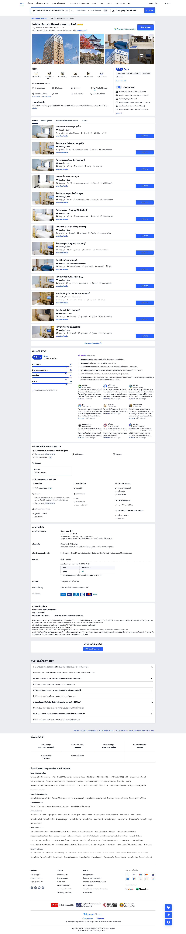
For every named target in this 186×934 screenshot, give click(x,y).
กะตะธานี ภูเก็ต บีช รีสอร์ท (91, 836)
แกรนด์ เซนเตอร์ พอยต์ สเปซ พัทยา (41, 836)
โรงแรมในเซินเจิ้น (120, 857)
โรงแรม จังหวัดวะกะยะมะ (106, 731)
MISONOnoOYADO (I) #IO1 (119, 777)
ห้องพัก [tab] (35, 121)
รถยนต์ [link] (109, 4)
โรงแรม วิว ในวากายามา (38, 806)
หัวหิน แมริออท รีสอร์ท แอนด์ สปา (82, 831)
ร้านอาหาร (119, 454)
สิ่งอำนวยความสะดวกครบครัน (41, 97)
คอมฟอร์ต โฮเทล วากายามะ (117, 785)
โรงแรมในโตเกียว (48, 853)
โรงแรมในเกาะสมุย (146, 819)
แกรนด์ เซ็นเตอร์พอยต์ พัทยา (39, 831)
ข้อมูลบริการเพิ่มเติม (37, 882)
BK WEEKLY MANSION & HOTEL (97, 777)
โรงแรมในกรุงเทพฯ (112, 815)
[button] (129, 4)
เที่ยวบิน (30, 4)
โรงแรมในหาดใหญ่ (36, 819)
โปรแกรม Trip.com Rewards (92, 878)
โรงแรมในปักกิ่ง (143, 853)
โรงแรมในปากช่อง (48, 819)
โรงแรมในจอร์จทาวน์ (145, 857)
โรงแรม (83, 731)
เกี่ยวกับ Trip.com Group (64, 892)
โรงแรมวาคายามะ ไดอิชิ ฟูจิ (89, 785)
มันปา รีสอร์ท (104, 785)
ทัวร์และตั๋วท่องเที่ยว (59, 4)
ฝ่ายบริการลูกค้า (35, 875)
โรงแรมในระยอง (87, 815)
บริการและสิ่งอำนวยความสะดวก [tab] (67, 121)
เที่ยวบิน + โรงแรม (42, 4)
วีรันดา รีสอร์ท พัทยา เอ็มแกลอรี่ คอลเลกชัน (65, 840)
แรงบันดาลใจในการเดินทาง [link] (79, 4)
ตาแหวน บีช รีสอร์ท (60, 836)
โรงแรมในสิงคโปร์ (45, 857)
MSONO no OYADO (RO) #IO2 (69, 785)
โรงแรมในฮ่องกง (36, 853)
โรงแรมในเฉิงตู (59, 853)
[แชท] (168, 922)
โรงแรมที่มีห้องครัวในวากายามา (80, 806)
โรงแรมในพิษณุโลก (62, 819)
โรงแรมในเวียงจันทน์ (108, 853)
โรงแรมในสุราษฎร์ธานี (49, 815)
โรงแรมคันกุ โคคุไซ (79, 777)
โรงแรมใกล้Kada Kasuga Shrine (40, 798)
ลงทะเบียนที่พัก (88, 885)
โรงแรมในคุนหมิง (97, 857)
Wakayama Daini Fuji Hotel (137, 785)
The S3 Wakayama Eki (64, 777)
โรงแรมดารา (148, 844)
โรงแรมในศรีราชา (136, 815)
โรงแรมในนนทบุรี (36, 815)
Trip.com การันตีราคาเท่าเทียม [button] (126, 29)
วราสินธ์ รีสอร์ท (124, 840)
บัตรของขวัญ (120, 4)
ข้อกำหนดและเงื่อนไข (63, 885)
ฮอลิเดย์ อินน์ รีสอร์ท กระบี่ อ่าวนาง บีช (42, 844)
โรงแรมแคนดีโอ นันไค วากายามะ (40, 777)
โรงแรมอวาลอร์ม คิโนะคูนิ (138, 777)
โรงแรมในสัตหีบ (87, 819)
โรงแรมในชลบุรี (124, 815)
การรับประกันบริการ (36, 878)
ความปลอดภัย (87, 892)
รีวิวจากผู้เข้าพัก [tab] (46, 121)
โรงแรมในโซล (35, 857)
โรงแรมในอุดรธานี (99, 815)
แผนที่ (94, 4)
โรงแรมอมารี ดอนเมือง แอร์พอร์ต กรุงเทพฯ (91, 844)
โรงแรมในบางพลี (83, 853)
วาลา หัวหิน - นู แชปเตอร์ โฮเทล (40, 840)
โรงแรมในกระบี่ (98, 819)
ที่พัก (22, 4)
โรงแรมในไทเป (121, 853)
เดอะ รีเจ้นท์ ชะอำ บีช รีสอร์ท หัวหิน (90, 840)
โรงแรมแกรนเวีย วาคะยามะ (75, 781)
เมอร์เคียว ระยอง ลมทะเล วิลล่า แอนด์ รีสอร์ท (114, 836)
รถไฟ (101, 4)
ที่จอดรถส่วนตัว (39, 454)
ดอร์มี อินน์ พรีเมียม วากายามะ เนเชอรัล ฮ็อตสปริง (100, 781)
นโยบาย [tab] (85, 121)
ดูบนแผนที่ (119, 113)
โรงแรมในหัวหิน (134, 819)
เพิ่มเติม (34, 108)
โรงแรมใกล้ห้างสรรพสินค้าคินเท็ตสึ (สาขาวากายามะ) (68, 798)
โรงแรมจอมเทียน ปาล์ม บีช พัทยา (60, 831)
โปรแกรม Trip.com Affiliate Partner (94, 882)
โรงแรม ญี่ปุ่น (92, 731)
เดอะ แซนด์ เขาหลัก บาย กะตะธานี (66, 844)
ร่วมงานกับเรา (61, 882)
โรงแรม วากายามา (121, 731)
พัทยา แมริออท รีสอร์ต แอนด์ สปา (105, 831)
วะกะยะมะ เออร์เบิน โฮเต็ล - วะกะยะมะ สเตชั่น (44, 785)
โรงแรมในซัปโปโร (85, 857)
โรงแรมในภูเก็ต (75, 815)
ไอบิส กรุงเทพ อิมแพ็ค (74, 836)
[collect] (168, 907)
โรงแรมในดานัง (132, 853)
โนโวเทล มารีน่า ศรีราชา (135, 844)
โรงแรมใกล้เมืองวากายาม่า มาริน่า (117, 798)
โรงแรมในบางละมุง (110, 819)
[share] (168, 915)
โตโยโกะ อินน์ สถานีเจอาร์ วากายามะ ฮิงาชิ (54, 24)
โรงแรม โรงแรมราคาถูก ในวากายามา (58, 806)
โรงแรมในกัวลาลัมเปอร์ (71, 857)
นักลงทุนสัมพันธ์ (88, 875)
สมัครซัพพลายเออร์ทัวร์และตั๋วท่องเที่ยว (95, 889)
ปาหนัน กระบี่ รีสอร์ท (137, 840)
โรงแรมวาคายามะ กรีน (37, 781)
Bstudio (128, 781)
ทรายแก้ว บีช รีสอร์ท (136, 836)
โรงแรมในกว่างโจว (71, 853)
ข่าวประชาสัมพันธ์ (62, 878)
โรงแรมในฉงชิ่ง (57, 857)
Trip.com (76, 731)
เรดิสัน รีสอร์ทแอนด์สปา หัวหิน (126, 831)
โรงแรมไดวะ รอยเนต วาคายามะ (55, 781)
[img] (55, 49)
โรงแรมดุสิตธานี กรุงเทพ (110, 840)
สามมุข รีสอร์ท (121, 844)
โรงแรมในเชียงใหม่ (36, 823)
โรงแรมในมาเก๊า (109, 857)
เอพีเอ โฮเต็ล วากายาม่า (38, 790)
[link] (153, 3)
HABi (53, 777)
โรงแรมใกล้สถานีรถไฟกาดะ (137, 798)
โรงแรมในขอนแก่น (63, 815)
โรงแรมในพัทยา (123, 819)
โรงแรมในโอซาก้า (95, 853)
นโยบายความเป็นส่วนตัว (64, 889)
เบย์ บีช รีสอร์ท (111, 844)
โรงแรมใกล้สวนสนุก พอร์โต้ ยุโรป (96, 798)
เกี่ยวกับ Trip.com (62, 875)
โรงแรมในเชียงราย (75, 819)
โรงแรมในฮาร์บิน (133, 857)
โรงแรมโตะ (120, 781)
